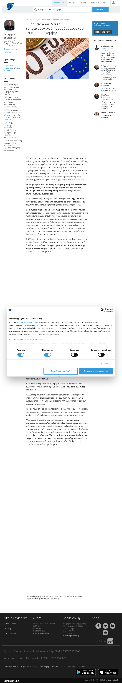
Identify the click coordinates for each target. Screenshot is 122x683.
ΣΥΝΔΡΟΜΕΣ (95, 3)
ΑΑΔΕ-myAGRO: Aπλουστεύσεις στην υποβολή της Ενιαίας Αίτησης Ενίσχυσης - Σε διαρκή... (12, 89)
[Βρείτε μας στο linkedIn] (112, 626)
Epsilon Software (10, 624)
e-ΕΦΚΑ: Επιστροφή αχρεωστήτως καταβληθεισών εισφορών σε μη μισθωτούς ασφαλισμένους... (10, 130)
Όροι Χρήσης (44, 666)
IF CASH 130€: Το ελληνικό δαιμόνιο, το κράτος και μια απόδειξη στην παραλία (108, 104)
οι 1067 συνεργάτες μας (27, 322)
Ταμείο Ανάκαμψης (12, 69)
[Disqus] (57, 561)
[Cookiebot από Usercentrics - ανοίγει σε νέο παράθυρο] (102, 310)
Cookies (55, 666)
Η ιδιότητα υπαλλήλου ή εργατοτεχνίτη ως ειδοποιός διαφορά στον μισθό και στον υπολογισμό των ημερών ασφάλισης (108, 55)
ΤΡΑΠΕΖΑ (72, 3)
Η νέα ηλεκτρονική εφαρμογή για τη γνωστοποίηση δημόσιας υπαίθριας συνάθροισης (13, 145)
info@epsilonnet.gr (72, 635)
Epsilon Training (10, 633)
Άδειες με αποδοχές (106, 116)
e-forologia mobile (11, 666)
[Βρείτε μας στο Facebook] (98, 626)
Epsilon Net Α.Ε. (111, 680)
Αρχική (37, 19)
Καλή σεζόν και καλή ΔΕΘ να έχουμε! (108, 89)
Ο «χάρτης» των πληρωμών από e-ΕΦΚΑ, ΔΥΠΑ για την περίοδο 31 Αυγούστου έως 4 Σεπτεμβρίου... (13, 115)
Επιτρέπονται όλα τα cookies (96, 371)
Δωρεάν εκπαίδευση (29, 666)
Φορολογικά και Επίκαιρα (64, 19)
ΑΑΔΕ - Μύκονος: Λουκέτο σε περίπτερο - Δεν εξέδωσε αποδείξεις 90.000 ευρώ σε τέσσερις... (13, 102)
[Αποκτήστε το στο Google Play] (86, 672)
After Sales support (68, 666)
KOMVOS (83, 3)
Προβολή (104, 364)
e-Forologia (8, 628)
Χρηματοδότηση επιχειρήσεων (10, 66)
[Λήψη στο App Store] (108, 672)
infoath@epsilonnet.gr (43, 633)
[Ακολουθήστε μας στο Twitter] (105, 626)
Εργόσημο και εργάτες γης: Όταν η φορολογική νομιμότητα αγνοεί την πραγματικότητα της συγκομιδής (108, 74)
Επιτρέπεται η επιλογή (60, 371)
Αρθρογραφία (47, 19)
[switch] (47, 355)
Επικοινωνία (84, 666)
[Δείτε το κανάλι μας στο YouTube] (105, 632)
